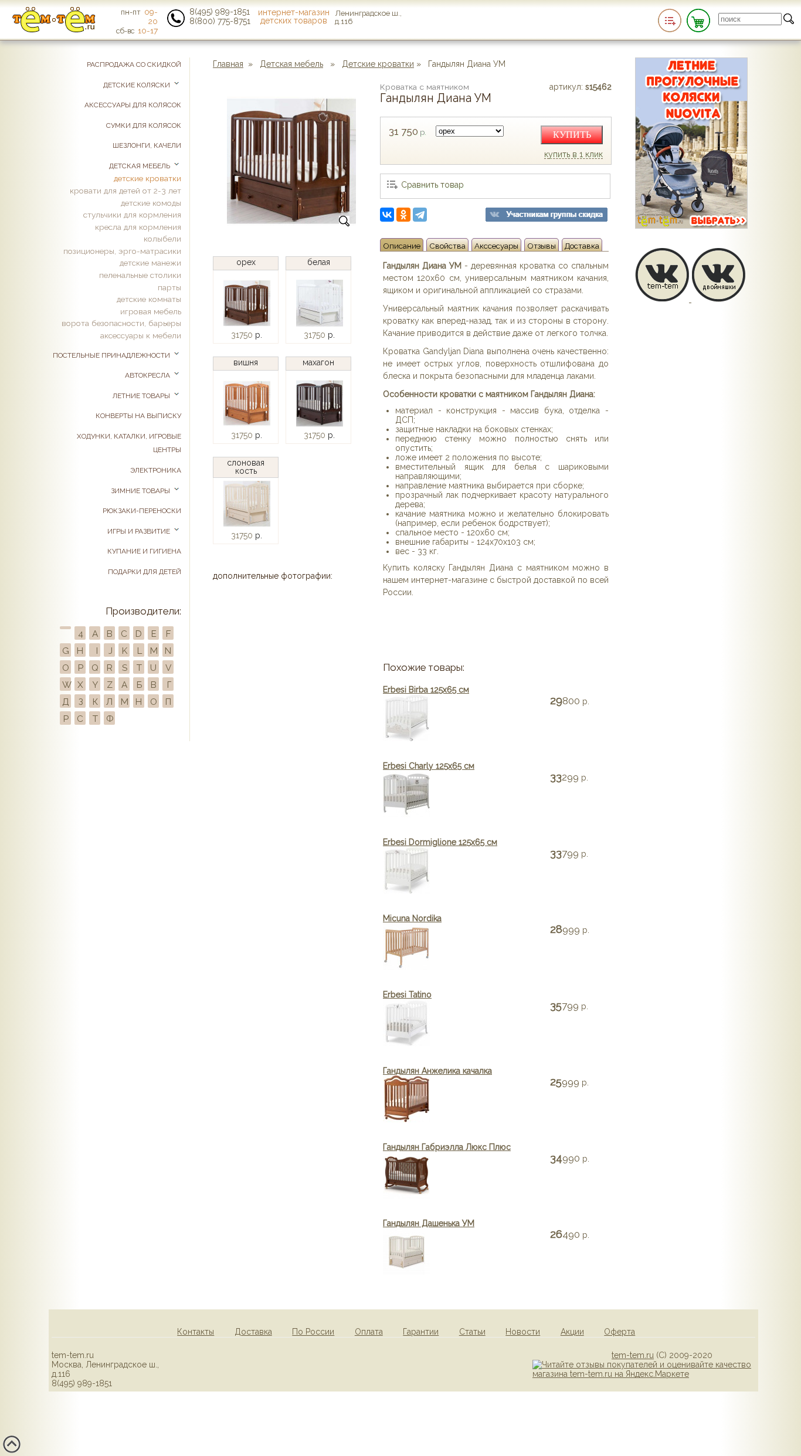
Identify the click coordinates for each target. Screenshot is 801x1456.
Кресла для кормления (138, 227)
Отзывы (541, 245)
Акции (572, 1331)
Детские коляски (137, 85)
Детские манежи (150, 262)
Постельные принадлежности (112, 355)
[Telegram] (420, 215)
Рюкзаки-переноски (142, 511)
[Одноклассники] (403, 215)
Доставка (582, 245)
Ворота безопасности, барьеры (121, 323)
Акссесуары (496, 245)
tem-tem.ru (633, 1355)
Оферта (619, 1331)
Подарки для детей (144, 572)
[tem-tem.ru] (54, 30)
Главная (228, 64)
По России (313, 1331)
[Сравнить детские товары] (669, 20)
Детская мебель (291, 64)
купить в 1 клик (573, 155)
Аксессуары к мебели (140, 335)
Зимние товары (141, 491)
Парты (169, 287)
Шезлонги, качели (147, 145)
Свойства (447, 245)
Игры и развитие (139, 531)
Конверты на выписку (138, 416)
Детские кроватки (378, 64)
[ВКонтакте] (387, 215)
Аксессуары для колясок (132, 105)
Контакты (195, 1331)
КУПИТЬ (572, 135)
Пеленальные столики (140, 275)
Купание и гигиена (144, 551)
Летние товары (142, 396)
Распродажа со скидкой (134, 64)
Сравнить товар (432, 184)
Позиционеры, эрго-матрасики (122, 251)
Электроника (155, 470)
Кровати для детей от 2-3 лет (125, 190)
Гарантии (421, 1331)
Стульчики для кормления (132, 214)
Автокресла (148, 375)
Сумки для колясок (143, 125)
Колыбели (162, 238)
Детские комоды (151, 203)
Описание (401, 245)
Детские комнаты (149, 299)
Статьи (472, 1331)
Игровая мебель (150, 311)
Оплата (369, 1331)
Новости (522, 1331)
